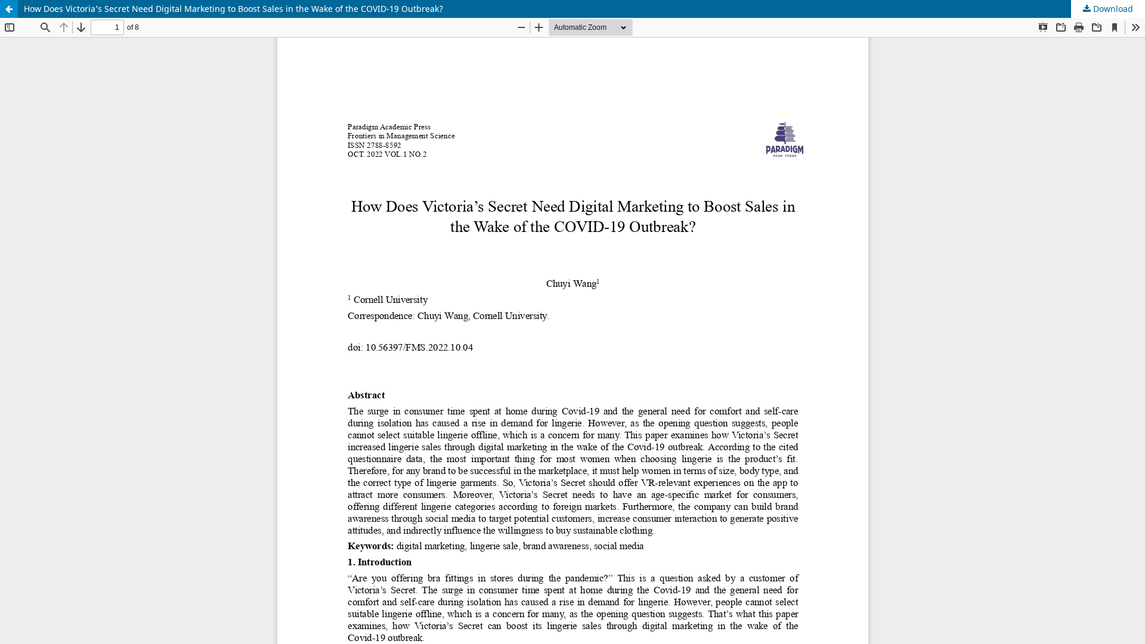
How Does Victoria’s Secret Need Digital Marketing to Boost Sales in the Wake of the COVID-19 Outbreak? (233, 8)
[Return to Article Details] (9, 9)
